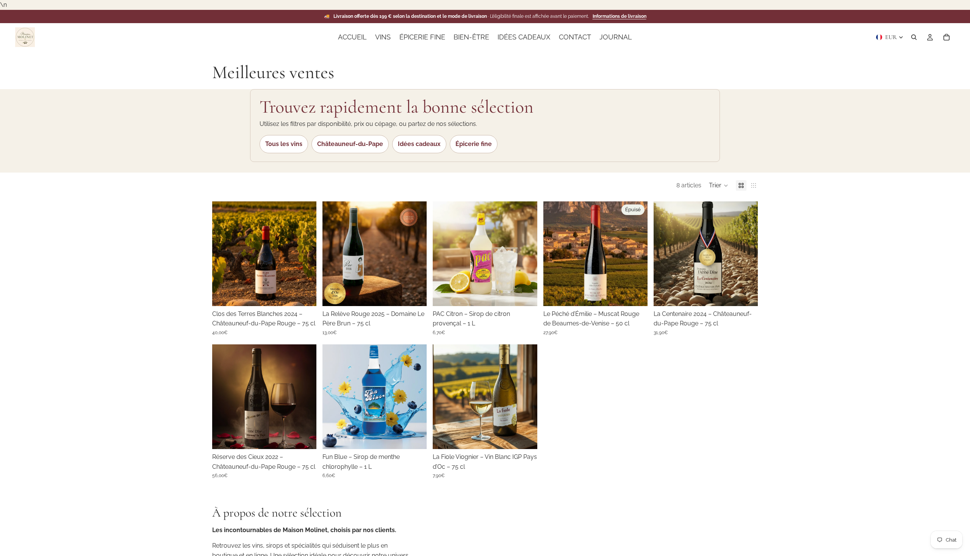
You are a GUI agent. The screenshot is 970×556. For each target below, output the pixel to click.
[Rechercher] (914, 37)
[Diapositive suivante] (305, 253)
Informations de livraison (619, 16)
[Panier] (946, 37)
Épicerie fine (473, 144)
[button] (718, 185)
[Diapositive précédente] (223, 253)
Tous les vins (283, 144)
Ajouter (421, 294)
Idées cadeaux (419, 144)
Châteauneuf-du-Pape (350, 144)
